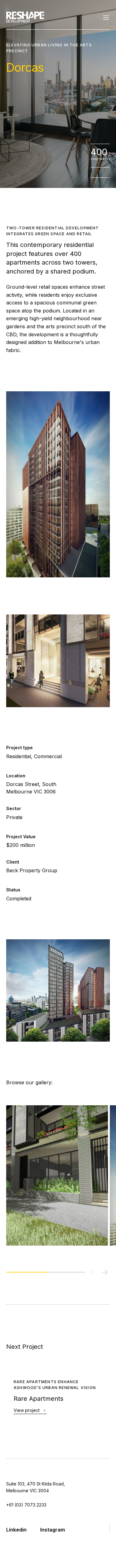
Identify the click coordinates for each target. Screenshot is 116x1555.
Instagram (52, 1530)
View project (27, 1410)
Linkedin (16, 1530)
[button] (105, 1272)
